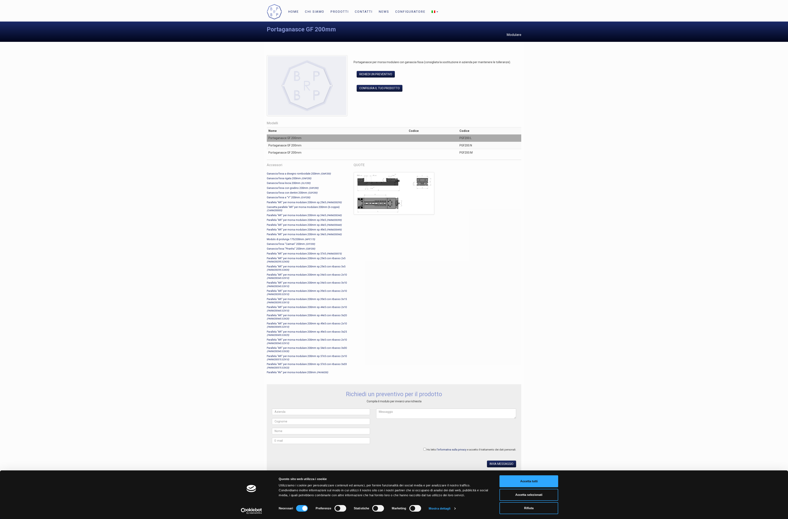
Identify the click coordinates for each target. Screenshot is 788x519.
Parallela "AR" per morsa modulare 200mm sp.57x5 (304, 253)
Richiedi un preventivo (375, 74)
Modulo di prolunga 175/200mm (291, 239)
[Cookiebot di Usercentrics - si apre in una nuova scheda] (251, 511)
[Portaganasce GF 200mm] (307, 86)
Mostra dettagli (440, 508)
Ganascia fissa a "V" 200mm (288, 197)
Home (293, 12)
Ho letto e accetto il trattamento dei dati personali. (471, 449)
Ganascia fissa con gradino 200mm (292, 187)
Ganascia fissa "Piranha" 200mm (291, 248)
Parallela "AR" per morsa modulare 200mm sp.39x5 (304, 219)
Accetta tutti (529, 481)
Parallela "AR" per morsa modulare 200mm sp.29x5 (304, 202)
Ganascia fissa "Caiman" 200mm (291, 243)
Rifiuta (529, 508)
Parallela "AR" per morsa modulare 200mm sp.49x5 (304, 229)
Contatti (363, 12)
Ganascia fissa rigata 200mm (289, 178)
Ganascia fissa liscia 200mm (288, 183)
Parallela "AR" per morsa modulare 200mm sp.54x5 (304, 234)
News (384, 12)
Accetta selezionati (528, 494)
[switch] (340, 508)
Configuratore (410, 12)
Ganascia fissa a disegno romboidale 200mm (299, 173)
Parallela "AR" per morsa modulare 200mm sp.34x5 (304, 215)
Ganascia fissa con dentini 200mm (292, 192)
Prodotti (339, 12)
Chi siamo (314, 12)
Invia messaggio (501, 463)
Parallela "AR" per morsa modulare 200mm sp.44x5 (304, 224)
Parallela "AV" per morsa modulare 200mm (297, 372)
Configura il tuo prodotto (379, 88)
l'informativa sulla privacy (451, 449)
